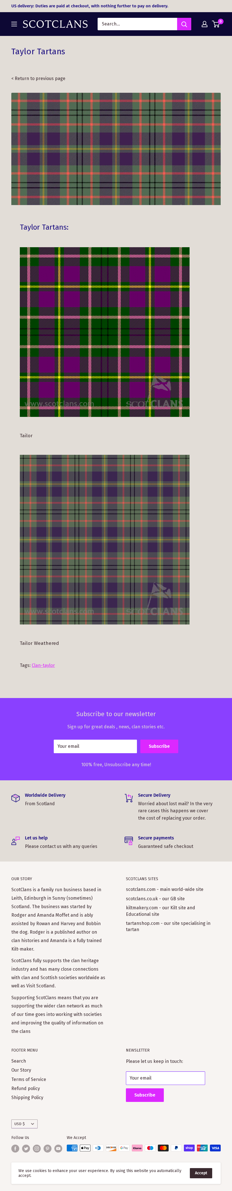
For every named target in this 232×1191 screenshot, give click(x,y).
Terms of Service (28, 1079)
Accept (201, 1173)
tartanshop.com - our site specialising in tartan (168, 926)
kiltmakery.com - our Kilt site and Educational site (160, 911)
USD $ (19, 1123)
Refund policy (25, 1088)
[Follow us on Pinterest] (47, 1149)
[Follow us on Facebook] (15, 1149)
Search (18, 1061)
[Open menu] (14, 24)
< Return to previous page (38, 78)
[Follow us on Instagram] (37, 1149)
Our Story (21, 1070)
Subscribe (159, 746)
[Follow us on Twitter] (26, 1149)
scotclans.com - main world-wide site (164, 889)
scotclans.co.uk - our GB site (155, 898)
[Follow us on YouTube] (58, 1149)
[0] (216, 24)
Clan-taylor (43, 665)
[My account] (204, 24)
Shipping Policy (27, 1097)
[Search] (184, 24)
